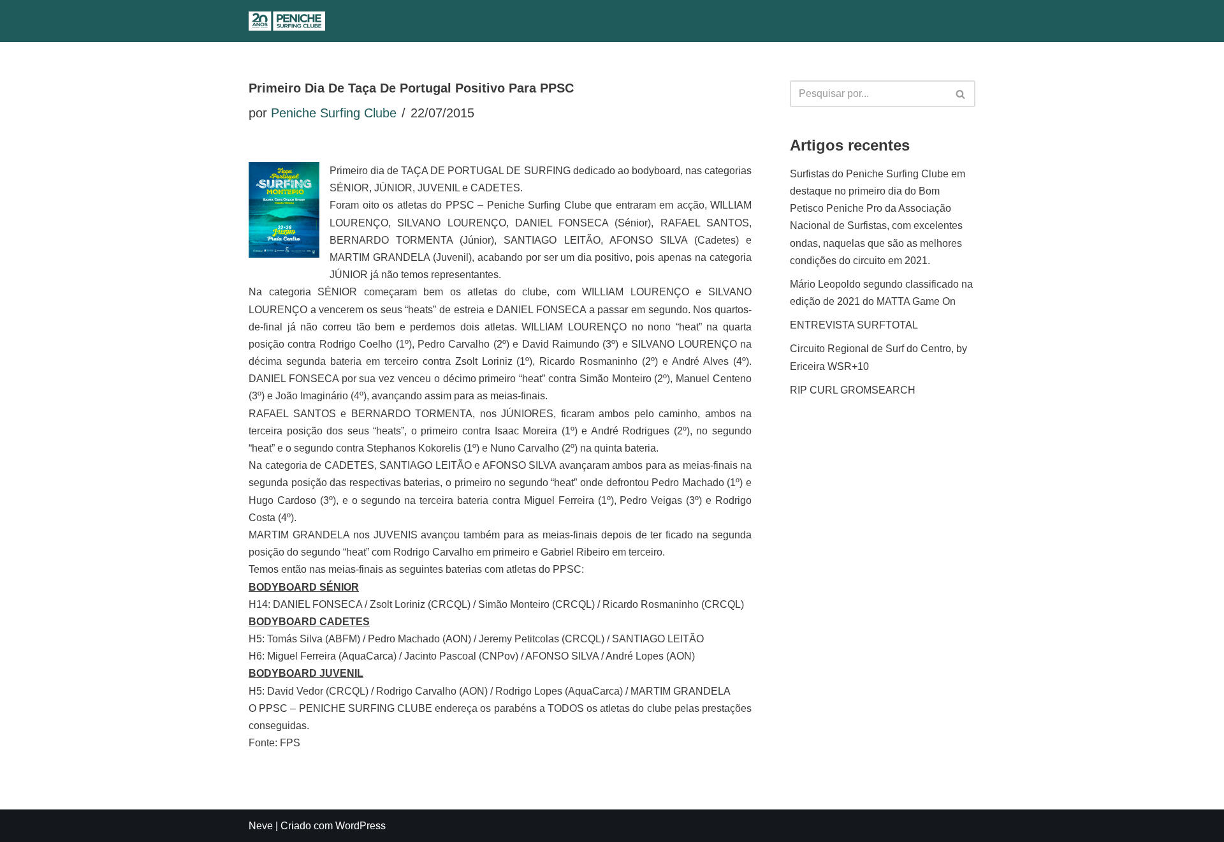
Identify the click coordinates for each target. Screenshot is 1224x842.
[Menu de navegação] (623, 21)
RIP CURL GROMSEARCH (852, 390)
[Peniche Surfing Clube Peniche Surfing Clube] (287, 21)
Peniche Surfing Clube (334, 113)
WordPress (360, 825)
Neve (261, 825)
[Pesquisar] (597, 21)
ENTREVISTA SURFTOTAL (854, 325)
